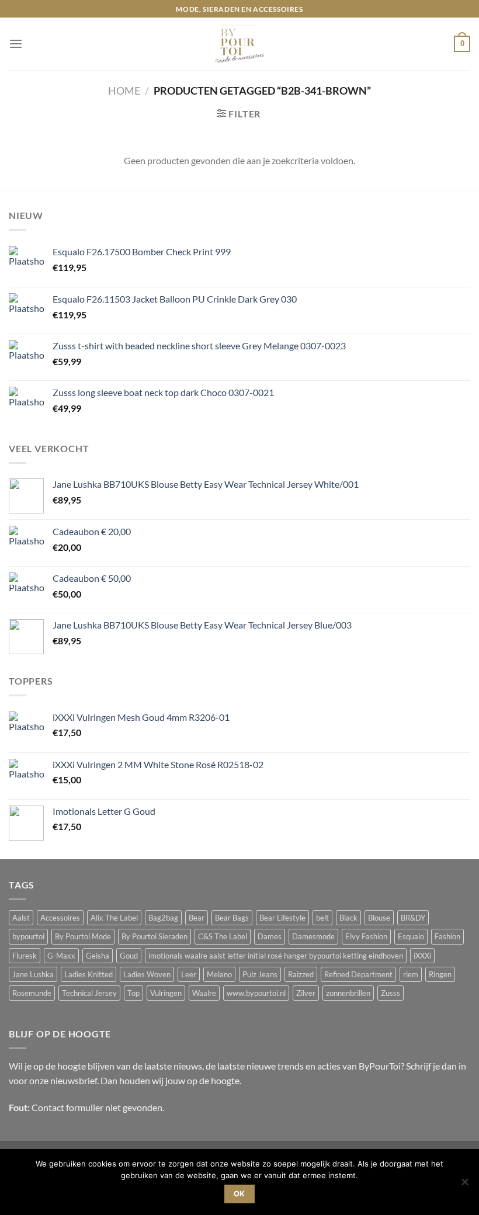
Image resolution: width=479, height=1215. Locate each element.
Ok (239, 1193)
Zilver (305, 993)
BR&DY (413, 917)
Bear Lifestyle (282, 917)
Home (124, 90)
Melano (219, 974)
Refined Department (358, 974)
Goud (129, 955)
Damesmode (313, 936)
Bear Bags (232, 917)
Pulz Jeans (259, 974)
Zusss (390, 993)
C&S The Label (222, 936)
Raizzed (301, 974)
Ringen (440, 974)
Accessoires (60, 917)
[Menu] (16, 44)
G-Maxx (61, 955)
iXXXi (422, 955)
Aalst (21, 917)
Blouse (379, 917)
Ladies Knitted (88, 974)
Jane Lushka (33, 974)
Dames (270, 936)
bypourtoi (28, 936)
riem (410, 974)
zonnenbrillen (348, 993)
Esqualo (411, 936)
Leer (188, 974)
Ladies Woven (147, 974)
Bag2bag (163, 917)
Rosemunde (31, 993)
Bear (196, 917)
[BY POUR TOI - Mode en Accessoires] (239, 44)
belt (322, 917)
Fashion (447, 936)
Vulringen (166, 993)
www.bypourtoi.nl (256, 993)
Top (133, 993)
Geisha (97, 955)
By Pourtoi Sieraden (155, 936)
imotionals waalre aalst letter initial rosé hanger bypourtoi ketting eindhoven (275, 955)
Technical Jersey (89, 993)
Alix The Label (114, 917)
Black (348, 917)
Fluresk (24, 955)
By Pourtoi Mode (83, 936)
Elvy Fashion (366, 936)
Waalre (204, 993)
